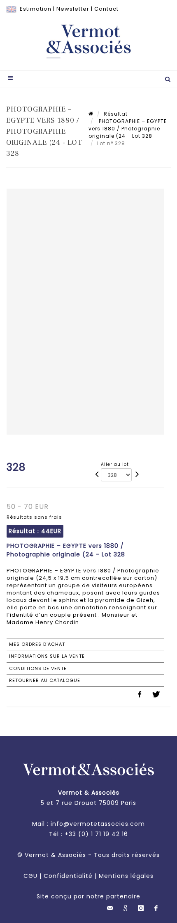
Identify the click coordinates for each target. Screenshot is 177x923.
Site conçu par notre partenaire (88, 896)
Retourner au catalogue (44, 680)
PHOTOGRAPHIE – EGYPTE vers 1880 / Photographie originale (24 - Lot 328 (127, 128)
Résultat (116, 113)
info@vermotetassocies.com (98, 824)
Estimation (35, 9)
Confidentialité (68, 876)
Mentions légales (126, 876)
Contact (106, 9)
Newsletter (72, 9)
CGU (30, 876)
